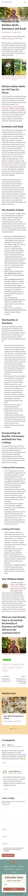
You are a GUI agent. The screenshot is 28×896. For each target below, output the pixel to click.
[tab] (12, 728)
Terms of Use (19, 869)
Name (4, 829)
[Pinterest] (12, 862)
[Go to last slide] (4, 712)
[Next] (23, 712)
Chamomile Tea (14, 165)
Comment (5, 804)
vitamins (5, 670)
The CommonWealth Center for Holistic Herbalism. (13, 106)
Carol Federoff (7, 32)
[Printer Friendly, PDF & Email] (7, 660)
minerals (10, 667)
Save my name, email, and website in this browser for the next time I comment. (13, 849)
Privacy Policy (9, 869)
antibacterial (6, 664)
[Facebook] (16, 862)
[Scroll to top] (24, 893)
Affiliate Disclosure (10, 866)
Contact (14, 872)
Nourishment (5, 18)
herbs (4, 667)
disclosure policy (13, 38)
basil (22, 664)
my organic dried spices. (18, 611)
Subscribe (14, 889)
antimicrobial (15, 664)
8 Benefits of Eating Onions (6, 679)
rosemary (18, 667)
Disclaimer (20, 866)
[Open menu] (24, 2)
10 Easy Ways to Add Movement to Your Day (21, 680)
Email (4, 836)
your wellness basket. (17, 587)
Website (5, 844)
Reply (4, 762)
